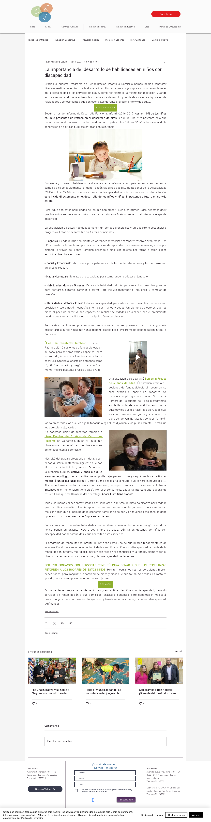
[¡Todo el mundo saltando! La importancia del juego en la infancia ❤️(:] (105, 671)
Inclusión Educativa (65, 39)
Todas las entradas (38, 39)
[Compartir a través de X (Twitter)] (54, 622)
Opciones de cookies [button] (152, 815)
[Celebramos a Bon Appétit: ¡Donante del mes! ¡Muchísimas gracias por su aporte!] (159, 671)
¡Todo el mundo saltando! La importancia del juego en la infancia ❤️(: (103, 691)
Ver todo (179, 651)
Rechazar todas (176, 815)
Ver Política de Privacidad (30, 818)
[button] (97, 27)
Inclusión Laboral (114, 39)
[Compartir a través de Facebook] (46, 622)
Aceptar (196, 815)
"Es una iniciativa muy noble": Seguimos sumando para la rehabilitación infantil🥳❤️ (50, 691)
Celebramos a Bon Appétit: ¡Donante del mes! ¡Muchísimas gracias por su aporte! (159, 691)
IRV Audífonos (137, 39)
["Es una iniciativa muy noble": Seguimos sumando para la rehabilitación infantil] (52, 671)
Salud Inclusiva (160, 39)
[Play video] (137, 357)
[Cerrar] (207, 814)
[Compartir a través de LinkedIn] (62, 622)
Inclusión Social (90, 39)
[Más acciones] (164, 62)
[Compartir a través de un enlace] (70, 622)
